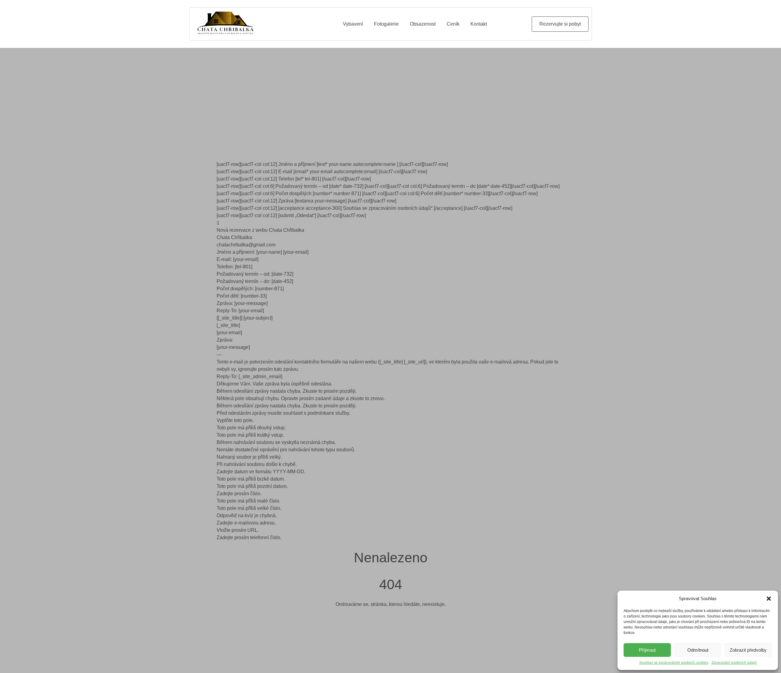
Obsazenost (423, 24)
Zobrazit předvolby (748, 650)
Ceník (453, 24)
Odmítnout (697, 650)
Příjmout (647, 650)
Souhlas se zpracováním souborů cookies (673, 662)
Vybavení (353, 24)
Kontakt (478, 24)
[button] (769, 599)
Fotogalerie (386, 24)
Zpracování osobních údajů (734, 662)
